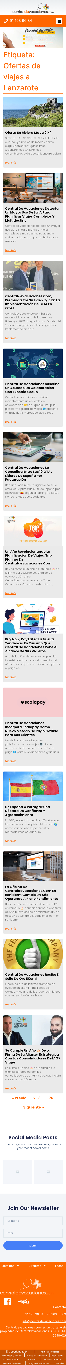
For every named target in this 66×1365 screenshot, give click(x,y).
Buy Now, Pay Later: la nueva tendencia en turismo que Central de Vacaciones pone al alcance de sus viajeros (31, 645)
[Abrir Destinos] (17, 1266)
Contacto (31, 1359)
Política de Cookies (50, 1351)
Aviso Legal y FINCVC (11, 1355)
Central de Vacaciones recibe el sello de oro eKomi (32, 976)
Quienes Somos (10, 1359)
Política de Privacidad (36, 1355)
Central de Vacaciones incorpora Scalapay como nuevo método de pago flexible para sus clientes (31, 729)
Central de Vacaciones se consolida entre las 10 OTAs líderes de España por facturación (28, 473)
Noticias (60, 1363)
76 (51, 1098)
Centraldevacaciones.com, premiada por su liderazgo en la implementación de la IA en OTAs (32, 302)
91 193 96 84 (21, 20)
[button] (59, 21)
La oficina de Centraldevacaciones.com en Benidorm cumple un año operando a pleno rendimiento (31, 893)
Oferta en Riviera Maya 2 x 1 (28, 132)
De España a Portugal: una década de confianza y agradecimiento (27, 811)
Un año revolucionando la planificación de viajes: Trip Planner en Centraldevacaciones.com (28, 557)
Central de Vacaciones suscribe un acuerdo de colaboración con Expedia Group (32, 388)
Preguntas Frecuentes (39, 1363)
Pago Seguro (57, 1355)
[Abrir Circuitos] (44, 1266)
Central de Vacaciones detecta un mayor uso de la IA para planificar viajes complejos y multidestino (32, 214)
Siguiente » (33, 1107)
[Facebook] (7, 1301)
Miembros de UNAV (12, 1363)
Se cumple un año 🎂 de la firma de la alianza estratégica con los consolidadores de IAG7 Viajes (32, 1056)
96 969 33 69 (56, 1314)
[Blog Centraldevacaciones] (25, 1301)
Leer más (10, 162)
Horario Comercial (52, 1359)
